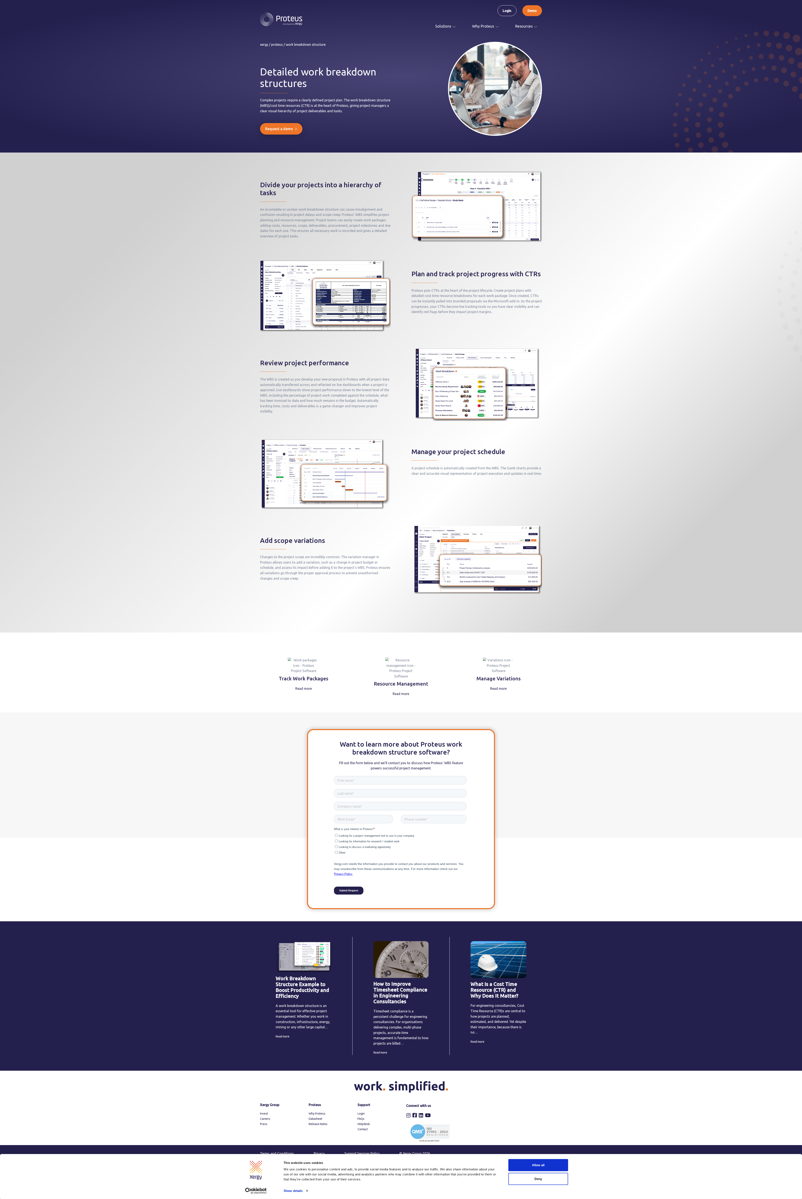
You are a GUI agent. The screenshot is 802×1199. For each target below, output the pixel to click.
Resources (524, 26)
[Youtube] (428, 1116)
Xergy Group (269, 1105)
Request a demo (279, 129)
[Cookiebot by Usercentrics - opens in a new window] (256, 1191)
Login (507, 11)
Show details (293, 1191)
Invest (264, 1113)
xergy (264, 44)
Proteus (277, 44)
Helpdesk (364, 1124)
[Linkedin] (421, 1116)
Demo (532, 11)
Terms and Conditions (277, 1153)
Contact (363, 1129)
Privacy (319, 1153)
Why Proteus (483, 26)
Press (263, 1124)
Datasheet (315, 1118)
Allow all (538, 1165)
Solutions (443, 26)
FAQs (361, 1118)
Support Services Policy (361, 1153)
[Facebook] (415, 1116)
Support (364, 1105)
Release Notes (318, 1124)
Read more (303, 688)
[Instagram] (409, 1116)
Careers (265, 1118)
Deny (538, 1178)
